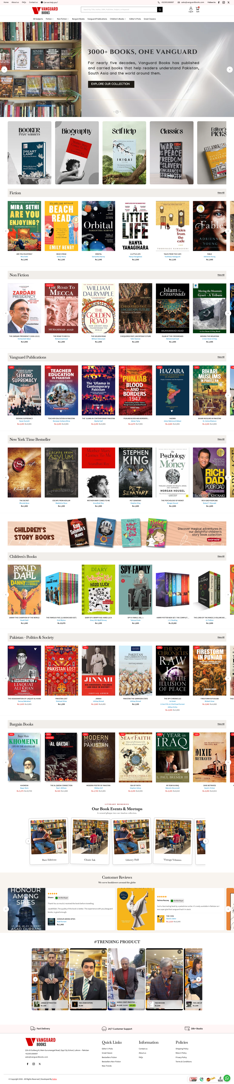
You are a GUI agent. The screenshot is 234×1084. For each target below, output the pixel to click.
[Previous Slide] (28, 841)
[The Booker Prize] (29, 152)
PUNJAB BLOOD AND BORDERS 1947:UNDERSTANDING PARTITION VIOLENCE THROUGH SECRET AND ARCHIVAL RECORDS (135, 418)
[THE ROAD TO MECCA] (61, 308)
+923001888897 (31, 1053)
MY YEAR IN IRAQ (172, 785)
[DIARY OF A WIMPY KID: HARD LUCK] (98, 590)
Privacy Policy (181, 1057)
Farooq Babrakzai (24, 701)
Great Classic (107, 1053)
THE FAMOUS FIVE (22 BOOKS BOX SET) (61, 617)
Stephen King (135, 503)
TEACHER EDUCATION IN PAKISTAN (61, 418)
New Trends (107, 1066)
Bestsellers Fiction (109, 1057)
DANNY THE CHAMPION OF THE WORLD (24, 617)
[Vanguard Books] (45, 10)
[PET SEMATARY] (135, 472)
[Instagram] (223, 2)
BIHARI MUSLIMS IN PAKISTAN (209, 418)
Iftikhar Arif (98, 788)
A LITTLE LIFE (135, 254)
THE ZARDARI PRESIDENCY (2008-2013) (24, 336)
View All (221, 193)
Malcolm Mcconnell (173, 788)
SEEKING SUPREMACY (24, 418)
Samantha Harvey (98, 256)
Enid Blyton (61, 620)
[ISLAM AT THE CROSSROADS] (172, 308)
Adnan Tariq (135, 421)
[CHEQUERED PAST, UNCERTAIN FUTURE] (135, 308)
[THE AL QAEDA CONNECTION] (61, 757)
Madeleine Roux (61, 503)
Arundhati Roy (98, 503)
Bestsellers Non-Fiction (111, 1061)
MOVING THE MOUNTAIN (209, 336)
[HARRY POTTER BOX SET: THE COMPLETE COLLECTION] (172, 590)
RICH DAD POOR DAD (210, 500)
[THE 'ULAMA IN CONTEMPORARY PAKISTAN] (98, 390)
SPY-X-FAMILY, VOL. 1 (135, 617)
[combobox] (119, 9)
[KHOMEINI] (24, 757)
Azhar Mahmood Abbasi (172, 421)
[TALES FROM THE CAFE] (172, 226)
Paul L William (61, 788)
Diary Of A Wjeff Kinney (98, 620)
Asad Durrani (61, 921)
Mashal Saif (98, 421)
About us (15, 2)
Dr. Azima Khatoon (209, 421)
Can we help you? (51, 2)
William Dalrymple (98, 339)
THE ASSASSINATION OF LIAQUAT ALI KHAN (24, 698)
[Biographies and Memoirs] (77, 152)
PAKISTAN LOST (61, 698)
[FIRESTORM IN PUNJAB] (209, 671)
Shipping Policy (182, 1048)
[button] (4, 70)
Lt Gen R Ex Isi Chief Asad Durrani (172, 704)
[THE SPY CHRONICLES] (172, 671)
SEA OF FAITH (135, 785)
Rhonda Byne (24, 503)
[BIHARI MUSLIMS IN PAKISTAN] (209, 390)
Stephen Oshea (135, 788)
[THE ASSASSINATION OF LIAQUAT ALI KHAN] (24, 671)
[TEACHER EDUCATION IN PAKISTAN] (61, 390)
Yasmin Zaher (171, 919)
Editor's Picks (107, 1048)
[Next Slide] (205, 841)
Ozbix (54, 1079)
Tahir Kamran (135, 339)
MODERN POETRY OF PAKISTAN (98, 785)
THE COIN (170, 916)
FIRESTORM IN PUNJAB (210, 698)
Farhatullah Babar (24, 339)
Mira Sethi (24, 256)
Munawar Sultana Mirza (61, 421)
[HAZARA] (172, 390)
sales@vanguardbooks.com (36, 1057)
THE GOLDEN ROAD (98, 336)
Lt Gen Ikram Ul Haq (209, 339)
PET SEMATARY (135, 500)
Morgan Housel (172, 503)
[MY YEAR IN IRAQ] (172, 757)
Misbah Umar (209, 701)
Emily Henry (61, 256)
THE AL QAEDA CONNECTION (61, 785)
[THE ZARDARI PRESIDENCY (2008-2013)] (24, 308)
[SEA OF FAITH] (135, 757)
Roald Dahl (24, 620)
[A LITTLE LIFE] (135, 226)
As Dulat (173, 701)
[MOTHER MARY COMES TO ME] (98, 472)
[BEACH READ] (61, 226)
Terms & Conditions (184, 1061)
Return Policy (181, 1053)
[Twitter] (228, 2)
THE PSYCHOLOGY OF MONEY (172, 500)
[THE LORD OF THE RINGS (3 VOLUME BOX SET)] (209, 590)
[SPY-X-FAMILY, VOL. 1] (135, 590)
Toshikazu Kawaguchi (172, 256)
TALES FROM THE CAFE (172, 254)
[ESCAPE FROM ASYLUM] (61, 472)
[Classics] (172, 152)
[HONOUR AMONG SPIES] (51, 921)
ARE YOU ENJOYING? (24, 254)
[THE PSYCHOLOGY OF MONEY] (172, 472)
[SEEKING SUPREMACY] (24, 390)
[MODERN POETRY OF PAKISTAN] (98, 757)
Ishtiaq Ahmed (98, 701)
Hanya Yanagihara (135, 256)
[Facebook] (219, 2)
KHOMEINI (24, 785)
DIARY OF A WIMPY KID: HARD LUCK (98, 617)
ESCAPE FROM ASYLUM (61, 500)
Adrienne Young (209, 256)
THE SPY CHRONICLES (172, 698)
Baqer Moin (24, 788)
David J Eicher (209, 788)
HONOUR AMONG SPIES (66, 919)
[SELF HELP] (124, 152)
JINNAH (98, 698)
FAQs (24, 2)
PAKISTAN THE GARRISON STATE (135, 698)
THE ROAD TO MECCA (61, 336)
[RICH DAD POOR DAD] (209, 472)
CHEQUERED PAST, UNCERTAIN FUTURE (135, 336)
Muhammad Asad (61, 339)
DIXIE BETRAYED (209, 785)
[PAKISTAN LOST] (61, 671)
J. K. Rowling (172, 620)
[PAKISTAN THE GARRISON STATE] (135, 671)
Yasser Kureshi (24, 421)
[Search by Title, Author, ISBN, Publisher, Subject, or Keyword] (160, 9)
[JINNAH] (98, 671)
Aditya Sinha (172, 707)
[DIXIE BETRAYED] (209, 757)
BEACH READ (61, 254)
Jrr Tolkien (210, 620)
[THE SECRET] (24, 472)
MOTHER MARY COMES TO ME (98, 500)
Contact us (33, 2)
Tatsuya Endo (136, 620)
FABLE (209, 254)
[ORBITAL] (98, 226)
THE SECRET (24, 500)
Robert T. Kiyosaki (209, 503)
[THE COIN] (160, 919)
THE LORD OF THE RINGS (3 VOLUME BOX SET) (209, 617)
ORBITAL (98, 254)
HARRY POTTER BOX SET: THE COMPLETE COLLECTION (172, 617)
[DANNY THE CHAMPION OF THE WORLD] (24, 590)
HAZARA (172, 418)
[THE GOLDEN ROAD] (98, 308)
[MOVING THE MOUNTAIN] (209, 308)
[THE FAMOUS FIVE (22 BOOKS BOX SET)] (61, 590)
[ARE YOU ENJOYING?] (24, 226)
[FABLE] (209, 226)
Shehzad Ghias (61, 701)
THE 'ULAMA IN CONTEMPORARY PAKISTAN (98, 418)
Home (6, 2)
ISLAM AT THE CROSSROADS (172, 336)
